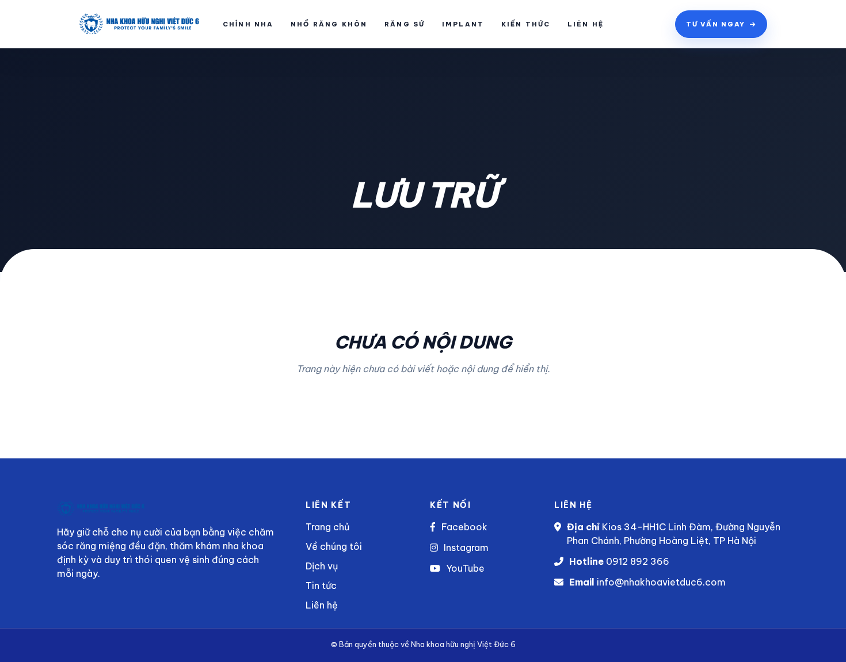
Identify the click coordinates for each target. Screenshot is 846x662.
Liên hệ (322, 605)
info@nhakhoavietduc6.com (661, 582)
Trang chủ (327, 527)
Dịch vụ (322, 566)
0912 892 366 (637, 561)
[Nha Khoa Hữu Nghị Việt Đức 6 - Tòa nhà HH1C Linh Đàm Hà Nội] (115, 24)
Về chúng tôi (334, 546)
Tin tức (321, 585)
